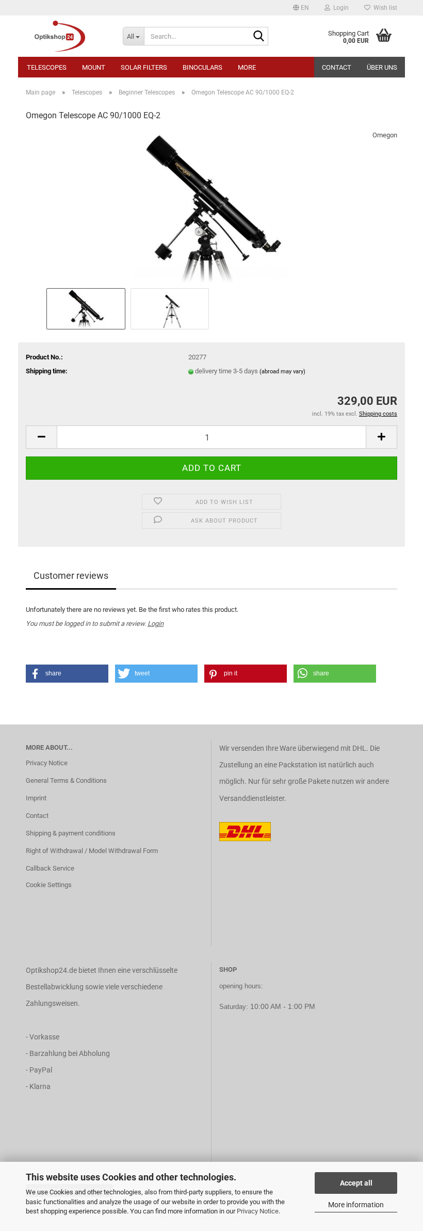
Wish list (383, 7)
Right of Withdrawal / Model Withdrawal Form (92, 851)
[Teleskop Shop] (66, 36)
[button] (301, 7)
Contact (336, 67)
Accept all (356, 1183)
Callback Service (50, 868)
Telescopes (47, 67)
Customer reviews (71, 575)
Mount (93, 67)
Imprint (36, 798)
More (247, 67)
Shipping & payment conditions (71, 833)
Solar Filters (144, 67)
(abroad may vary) (282, 371)
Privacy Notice (258, 1211)
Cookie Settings (49, 885)
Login (156, 623)
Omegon (384, 135)
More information (356, 1205)
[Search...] (258, 36)
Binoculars (202, 67)
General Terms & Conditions (66, 780)
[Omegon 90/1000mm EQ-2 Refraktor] (211, 208)
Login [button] (339, 7)
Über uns (382, 67)
